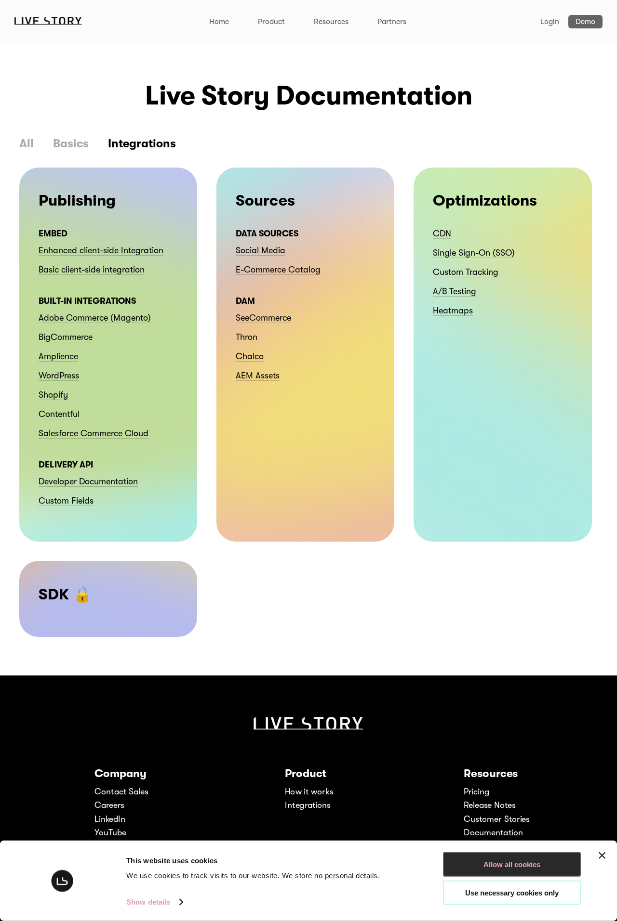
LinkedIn (110, 818)
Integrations (142, 143)
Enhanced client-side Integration (101, 250)
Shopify (53, 395)
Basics (71, 143)
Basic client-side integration (92, 269)
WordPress (59, 375)
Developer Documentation (88, 481)
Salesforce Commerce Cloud (93, 433)
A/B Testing (454, 291)
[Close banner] (602, 855)
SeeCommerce (263, 318)
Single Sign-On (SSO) (474, 253)
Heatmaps (453, 310)
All (26, 143)
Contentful (59, 414)
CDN (442, 233)
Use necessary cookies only (512, 892)
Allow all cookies (511, 864)
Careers (109, 805)
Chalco (250, 356)
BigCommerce (66, 337)
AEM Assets (258, 375)
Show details (148, 902)
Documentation (493, 832)
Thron (246, 337)
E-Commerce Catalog (278, 269)
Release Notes (490, 805)
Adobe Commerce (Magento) (95, 318)
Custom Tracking (465, 272)
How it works (309, 791)
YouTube (110, 832)
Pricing (476, 791)
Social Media (260, 250)
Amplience (58, 356)
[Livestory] (48, 22)
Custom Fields (66, 501)
